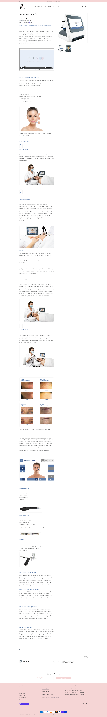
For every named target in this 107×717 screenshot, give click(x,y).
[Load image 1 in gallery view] (60, 48)
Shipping (21, 20)
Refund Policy (22, 693)
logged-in (27, 18)
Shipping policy (53, 714)
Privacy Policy (22, 695)
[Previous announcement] (40, 1)
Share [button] (22, 649)
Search (20, 688)
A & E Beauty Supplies (26, 714)
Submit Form (45, 688)
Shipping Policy (22, 697)
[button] (34, 6)
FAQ (20, 699)
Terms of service (46, 714)
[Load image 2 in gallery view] (68, 48)
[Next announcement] (66, 1)
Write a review (63, 678)
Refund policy (34, 714)
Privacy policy (40, 714)
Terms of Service (23, 691)
